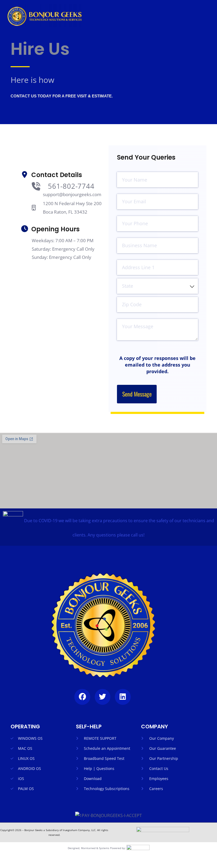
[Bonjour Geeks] (45, 15)
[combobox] (157, 286)
